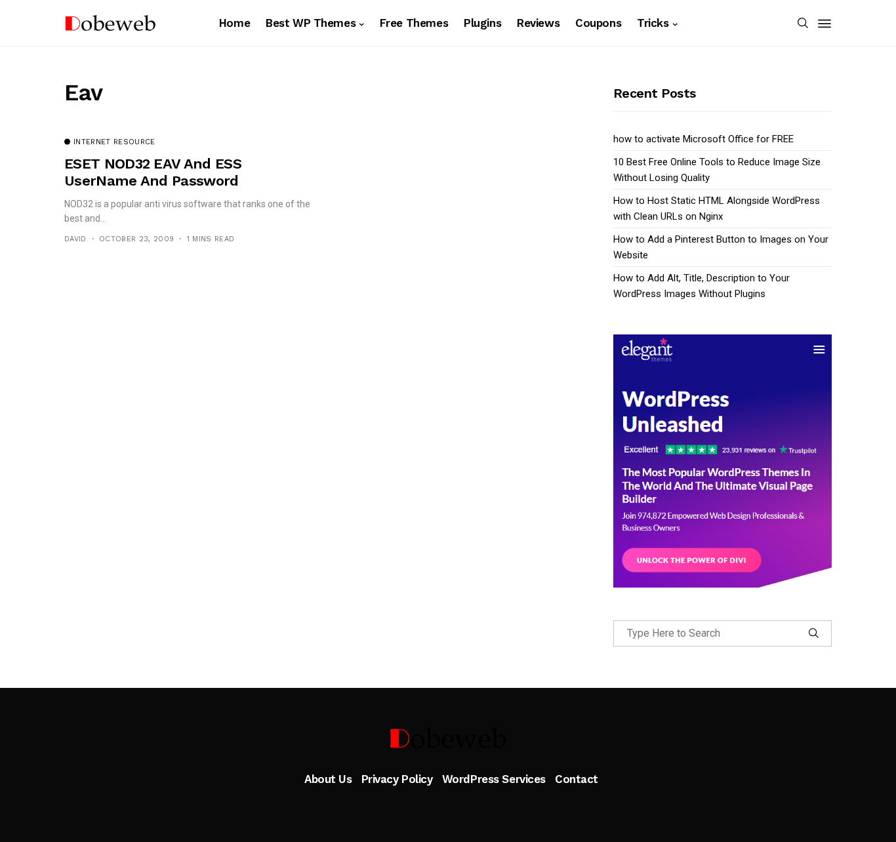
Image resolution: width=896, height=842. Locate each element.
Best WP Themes (311, 23)
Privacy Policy (397, 779)
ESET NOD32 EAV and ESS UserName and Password (152, 172)
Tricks (652, 23)
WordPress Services (494, 779)
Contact (576, 779)
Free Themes (414, 23)
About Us (328, 779)
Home (234, 23)
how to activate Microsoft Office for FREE (703, 139)
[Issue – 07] (448, 737)
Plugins (482, 23)
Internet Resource (114, 142)
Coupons (598, 23)
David (75, 239)
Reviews (538, 23)
